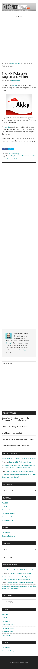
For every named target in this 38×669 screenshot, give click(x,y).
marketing (16, 153)
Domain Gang (6, 532)
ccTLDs (11, 153)
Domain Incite (6, 510)
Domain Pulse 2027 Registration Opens (18, 439)
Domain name (18, 156)
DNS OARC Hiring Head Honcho (15, 426)
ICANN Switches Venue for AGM (15, 446)
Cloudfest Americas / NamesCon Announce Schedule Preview (16, 419)
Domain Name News (8, 513)
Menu (20, 17)
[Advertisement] (19, 39)
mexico (10, 158)
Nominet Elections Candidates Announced (17, 468)
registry (15, 158)
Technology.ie (23, 350)
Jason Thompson (7, 520)
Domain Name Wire (8, 517)
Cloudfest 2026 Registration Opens (25, 458)
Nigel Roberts (6, 635)
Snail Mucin (5, 475)
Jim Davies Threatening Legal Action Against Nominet (18, 465)
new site (7, 127)
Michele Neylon (7, 458)
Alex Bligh (5, 503)
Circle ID (4, 506)
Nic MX (14, 85)
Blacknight (8, 343)
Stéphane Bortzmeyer (8, 536)
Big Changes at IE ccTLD (12, 433)
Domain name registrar (28, 156)
